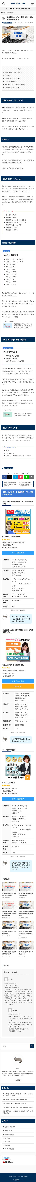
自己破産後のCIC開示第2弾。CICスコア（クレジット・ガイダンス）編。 (18, 1095)
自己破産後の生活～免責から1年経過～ (14, 1103)
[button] (4, 477)
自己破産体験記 (8, 22)
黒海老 (15, 1010)
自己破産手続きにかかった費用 (15, 84)
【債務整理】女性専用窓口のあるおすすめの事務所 (18, 1107)
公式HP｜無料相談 (18, 553)
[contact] (19, 1080)
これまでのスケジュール (12, 78)
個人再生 (7, 1142)
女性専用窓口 (18, 686)
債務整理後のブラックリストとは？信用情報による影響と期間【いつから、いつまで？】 (23, 325)
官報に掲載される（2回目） (14, 72)
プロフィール (8, 1131)
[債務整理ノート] (18, 3)
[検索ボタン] (3, 3)
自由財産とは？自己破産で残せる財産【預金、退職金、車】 (23, 414)
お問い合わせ (24, 1176)
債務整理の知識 (9, 1134)
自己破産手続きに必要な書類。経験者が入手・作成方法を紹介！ (18, 1112)
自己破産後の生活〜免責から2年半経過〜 (15, 1099)
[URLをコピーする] (31, 477)
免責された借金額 (10, 81)
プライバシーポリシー (14, 1176)
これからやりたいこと (12, 87)
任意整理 (7, 1138)
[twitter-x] (16, 1080)
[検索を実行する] (32, 1046)
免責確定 (8, 75)
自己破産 (7, 1145)
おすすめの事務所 (10, 1127)
